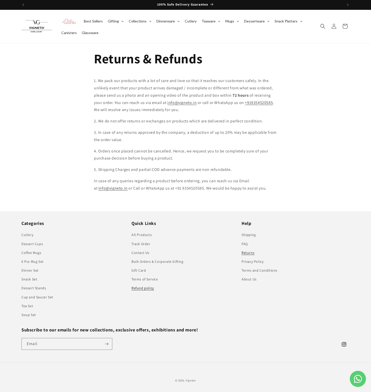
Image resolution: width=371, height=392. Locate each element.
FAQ (245, 244)
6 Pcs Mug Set (32, 261)
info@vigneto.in (182, 102)
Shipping (249, 234)
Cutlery (27, 234)
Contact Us (140, 252)
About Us (249, 279)
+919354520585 (259, 102)
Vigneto (191, 380)
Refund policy (142, 288)
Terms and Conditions (259, 270)
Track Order (140, 244)
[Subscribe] (106, 344)
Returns (248, 252)
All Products (141, 234)
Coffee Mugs (31, 252)
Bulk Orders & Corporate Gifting (157, 261)
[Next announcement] (347, 5)
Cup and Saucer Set (37, 297)
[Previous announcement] (23, 5)
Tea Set (27, 306)
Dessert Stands (33, 288)
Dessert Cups (32, 244)
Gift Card (138, 270)
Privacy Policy (252, 261)
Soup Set (28, 314)
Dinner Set (30, 270)
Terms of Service (144, 279)
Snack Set (29, 279)
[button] (322, 26)
